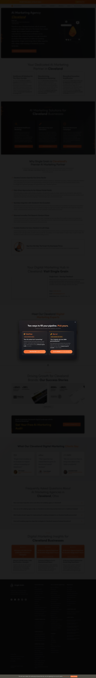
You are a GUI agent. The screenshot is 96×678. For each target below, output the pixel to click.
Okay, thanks (74, 676)
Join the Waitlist (61, 351)
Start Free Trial (35, 351)
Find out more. (66, 676)
